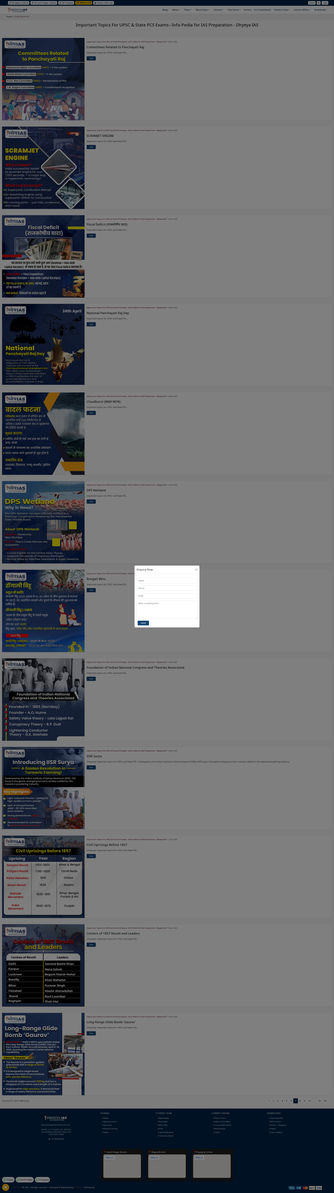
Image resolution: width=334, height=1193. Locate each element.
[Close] (196, 569)
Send (143, 623)
